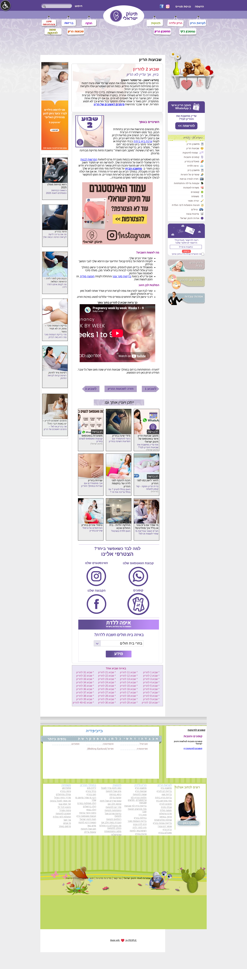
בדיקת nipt (167, 794)
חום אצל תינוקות (88, 829)
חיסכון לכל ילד (64, 807)
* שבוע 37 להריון (85, 692)
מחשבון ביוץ (194, 170)
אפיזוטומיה (142, 748)
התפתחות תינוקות (113, 810)
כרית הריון (167, 829)
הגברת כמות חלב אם (111, 822)
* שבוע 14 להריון (129, 682)
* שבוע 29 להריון (107, 699)
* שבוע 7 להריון (151, 692)
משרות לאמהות (191, 187)
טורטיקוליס (116, 834)
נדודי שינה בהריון (121, 435)
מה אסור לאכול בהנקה (60, 801)
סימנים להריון (165, 804)
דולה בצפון (91, 809)
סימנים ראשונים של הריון (109, 104)
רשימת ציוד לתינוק (138, 830)
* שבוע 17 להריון (129, 692)
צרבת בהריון (141, 834)
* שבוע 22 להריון (107, 675)
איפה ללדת (193, 165)
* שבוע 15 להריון (129, 685)
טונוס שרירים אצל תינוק (110, 801)
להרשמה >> (186, 125)
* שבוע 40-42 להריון (83, 702)
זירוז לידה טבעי (140, 824)
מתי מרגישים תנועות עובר (137, 810)
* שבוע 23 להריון (107, 679)
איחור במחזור (165, 816)
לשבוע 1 (150, 389)
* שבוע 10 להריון (150, 702)
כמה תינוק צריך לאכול (111, 788)
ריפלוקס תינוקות (113, 819)
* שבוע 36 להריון (85, 689)
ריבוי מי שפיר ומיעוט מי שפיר (85, 798)
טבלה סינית (166, 807)
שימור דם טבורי (165, 826)
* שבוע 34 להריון (85, 682)
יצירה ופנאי (193, 200)
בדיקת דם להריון (164, 791)
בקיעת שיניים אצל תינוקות (113, 814)
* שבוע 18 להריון (129, 695)
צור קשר (67, 820)
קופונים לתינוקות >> (192, 748)
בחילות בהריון (140, 818)
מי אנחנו (67, 823)
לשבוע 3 (90, 389)
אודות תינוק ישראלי (189, 218)
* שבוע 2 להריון (151, 675)
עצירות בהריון (95, 480)
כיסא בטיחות (115, 794)
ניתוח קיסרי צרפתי (87, 813)
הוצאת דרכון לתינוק (87, 822)
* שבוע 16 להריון (129, 689)
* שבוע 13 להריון (129, 679)
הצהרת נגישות (73, 878)
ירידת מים (91, 788)
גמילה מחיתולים (63, 794)
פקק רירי (142, 814)
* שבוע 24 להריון (107, 682)
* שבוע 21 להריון (107, 672)
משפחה (195, 196)
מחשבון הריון (193, 144)
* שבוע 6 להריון (151, 689)
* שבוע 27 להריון (107, 692)
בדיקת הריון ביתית (163, 797)
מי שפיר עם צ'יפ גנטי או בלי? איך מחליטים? (146, 526)
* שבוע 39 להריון (85, 699)
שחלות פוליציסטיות (163, 820)
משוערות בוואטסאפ (92, 435)
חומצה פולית (87, 276)
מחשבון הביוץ (133, 168)
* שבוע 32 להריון (85, 675)
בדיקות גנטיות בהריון (162, 823)
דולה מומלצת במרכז (86, 803)
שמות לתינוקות (190, 152)
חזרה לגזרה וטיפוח (189, 179)
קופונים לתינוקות (63, 813)
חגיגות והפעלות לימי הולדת (186, 205)
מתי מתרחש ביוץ (164, 801)
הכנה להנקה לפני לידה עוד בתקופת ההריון (121, 483)
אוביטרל (144, 744)
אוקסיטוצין (108, 744)
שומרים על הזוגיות (190, 174)
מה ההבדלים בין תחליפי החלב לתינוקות (110, 826)
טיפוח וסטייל (65, 810)
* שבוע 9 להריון (151, 699)
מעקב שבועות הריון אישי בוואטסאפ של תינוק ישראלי (148, 438)
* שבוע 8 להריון (151, 695)
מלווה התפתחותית (112, 831)
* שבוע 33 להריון (85, 679)
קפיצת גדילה (115, 797)
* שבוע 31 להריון (85, 672)
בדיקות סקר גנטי (121, 276)
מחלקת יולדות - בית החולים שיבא (119, 526)
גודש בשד (91, 825)
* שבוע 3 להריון (151, 679)
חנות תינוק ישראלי (87, 819)
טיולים (194, 209)
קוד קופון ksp (65, 804)
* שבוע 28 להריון (107, 695)
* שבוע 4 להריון (151, 682)
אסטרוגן (75, 744)
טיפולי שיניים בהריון (91, 525)
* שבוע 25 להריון (107, 685)
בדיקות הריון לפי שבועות (135, 806)
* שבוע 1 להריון (151, 672)
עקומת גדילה (90, 832)
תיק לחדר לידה (140, 827)
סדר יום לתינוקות (113, 807)
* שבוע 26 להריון (107, 689)
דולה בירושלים (89, 806)
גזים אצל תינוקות (113, 791)
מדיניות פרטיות (103, 878)
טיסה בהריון (65, 791)
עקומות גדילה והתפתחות (186, 183)
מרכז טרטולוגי (165, 813)
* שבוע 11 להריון (129, 672)
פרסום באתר (65, 826)
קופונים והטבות (191, 157)
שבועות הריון (192, 148)
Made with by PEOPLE (123, 940)
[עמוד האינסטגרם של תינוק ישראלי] (117, 243)
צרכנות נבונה (192, 213)
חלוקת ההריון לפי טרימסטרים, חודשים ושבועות (137, 800)
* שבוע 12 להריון (129, 675)
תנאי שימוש (88, 878)
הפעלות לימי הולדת (62, 816)
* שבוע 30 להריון (107, 702)
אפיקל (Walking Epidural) (100, 748)
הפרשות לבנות (88, 159)
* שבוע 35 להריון (85, 685)
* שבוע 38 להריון (85, 695)
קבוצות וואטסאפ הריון (86, 816)
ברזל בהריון (91, 791)
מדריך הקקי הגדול (62, 797)
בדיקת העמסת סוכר (137, 821)
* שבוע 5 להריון (151, 685)
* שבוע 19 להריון (129, 699)
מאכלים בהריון (192, 161)
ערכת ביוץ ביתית (143, 141)
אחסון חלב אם (114, 804)
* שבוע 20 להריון (129, 702)
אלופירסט (66, 788)
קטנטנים (195, 192)
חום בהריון (91, 794)
